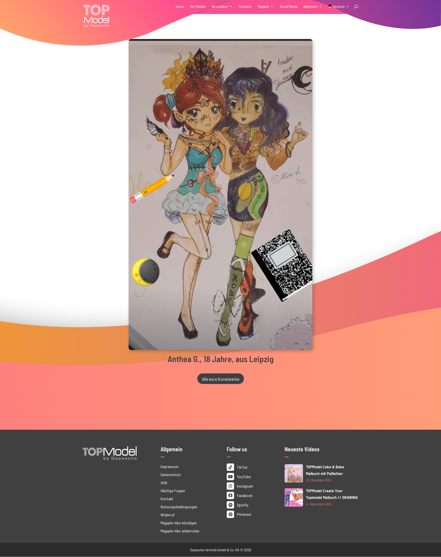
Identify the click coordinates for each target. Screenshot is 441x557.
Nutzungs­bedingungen (179, 506)
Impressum (169, 466)
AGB (164, 482)
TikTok (241, 467)
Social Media (288, 7)
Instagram (244, 486)
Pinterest (244, 514)
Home (180, 7)
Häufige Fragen (173, 490)
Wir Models (198, 7)
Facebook (244, 495)
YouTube (243, 476)
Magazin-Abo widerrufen (180, 530)
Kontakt (167, 498)
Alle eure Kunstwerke (220, 379)
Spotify (242, 504)
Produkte (245, 7)
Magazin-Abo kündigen (179, 522)
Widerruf (168, 514)
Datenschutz (171, 474)
